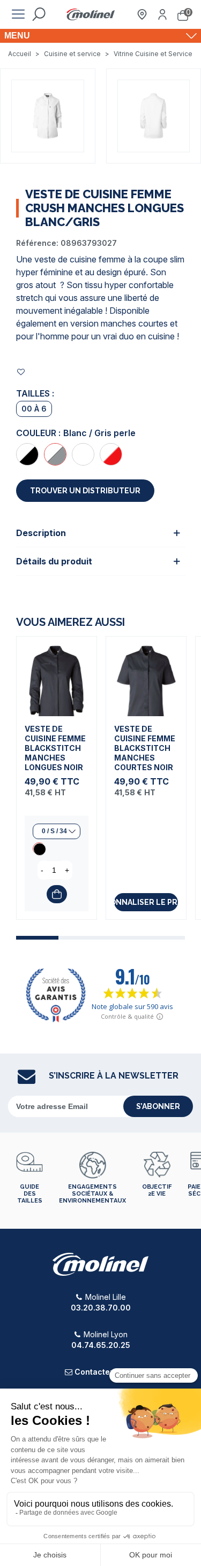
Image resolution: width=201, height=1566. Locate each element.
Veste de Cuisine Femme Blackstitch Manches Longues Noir (55, 748)
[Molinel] (90, 15)
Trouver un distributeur (85, 490)
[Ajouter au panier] (57, 894)
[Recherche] (38, 14)
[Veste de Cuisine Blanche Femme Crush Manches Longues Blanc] (83, 454)
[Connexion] (162, 14)
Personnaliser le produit (146, 902)
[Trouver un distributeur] (142, 14)
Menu (17, 35)
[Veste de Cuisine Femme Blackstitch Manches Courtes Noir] (146, 676)
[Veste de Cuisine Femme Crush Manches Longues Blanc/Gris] (55, 454)
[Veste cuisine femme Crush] (48, 115)
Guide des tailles (29, 1193)
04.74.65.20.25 (100, 1345)
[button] (37, 938)
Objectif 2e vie (157, 1190)
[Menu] (18, 14)
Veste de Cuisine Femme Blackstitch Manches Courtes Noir (144, 748)
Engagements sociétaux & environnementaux (92, 1193)
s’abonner (158, 1106)
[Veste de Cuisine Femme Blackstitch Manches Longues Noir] (56, 676)
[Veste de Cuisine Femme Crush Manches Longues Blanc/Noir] (27, 454)
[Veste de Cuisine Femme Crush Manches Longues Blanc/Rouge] (111, 454)
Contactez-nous (106, 1371)
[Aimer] (21, 371)
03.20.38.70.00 (101, 1307)
